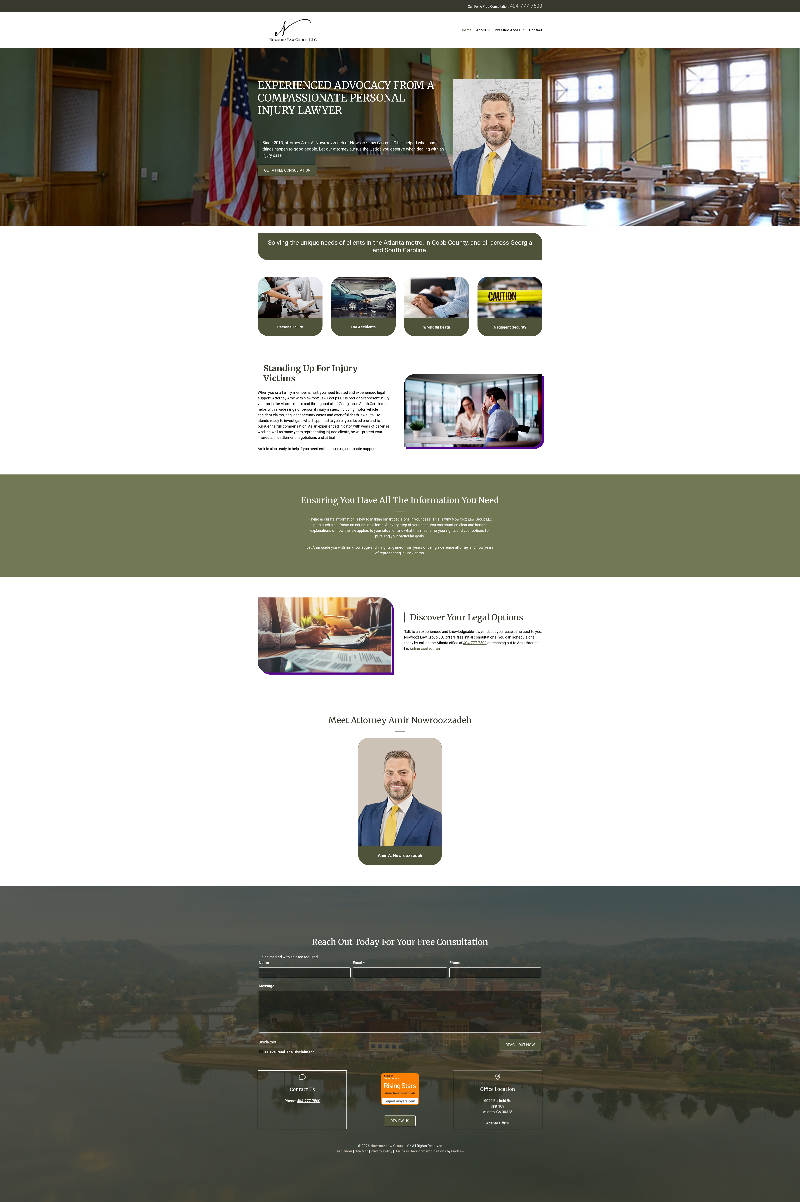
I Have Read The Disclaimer (289, 1052)
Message (266, 986)
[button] (796, 1172)
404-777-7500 (526, 6)
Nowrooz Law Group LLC (390, 1146)
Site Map (361, 1151)
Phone (454, 962)
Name (264, 962)
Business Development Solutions (420, 1151)
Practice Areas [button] (507, 30)
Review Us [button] (400, 1121)
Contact (535, 30)
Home (467, 30)
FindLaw (457, 1151)
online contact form (426, 648)
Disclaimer (267, 1042)
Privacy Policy (381, 1151)
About (481, 30)
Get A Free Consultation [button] (287, 170)
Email (359, 962)
